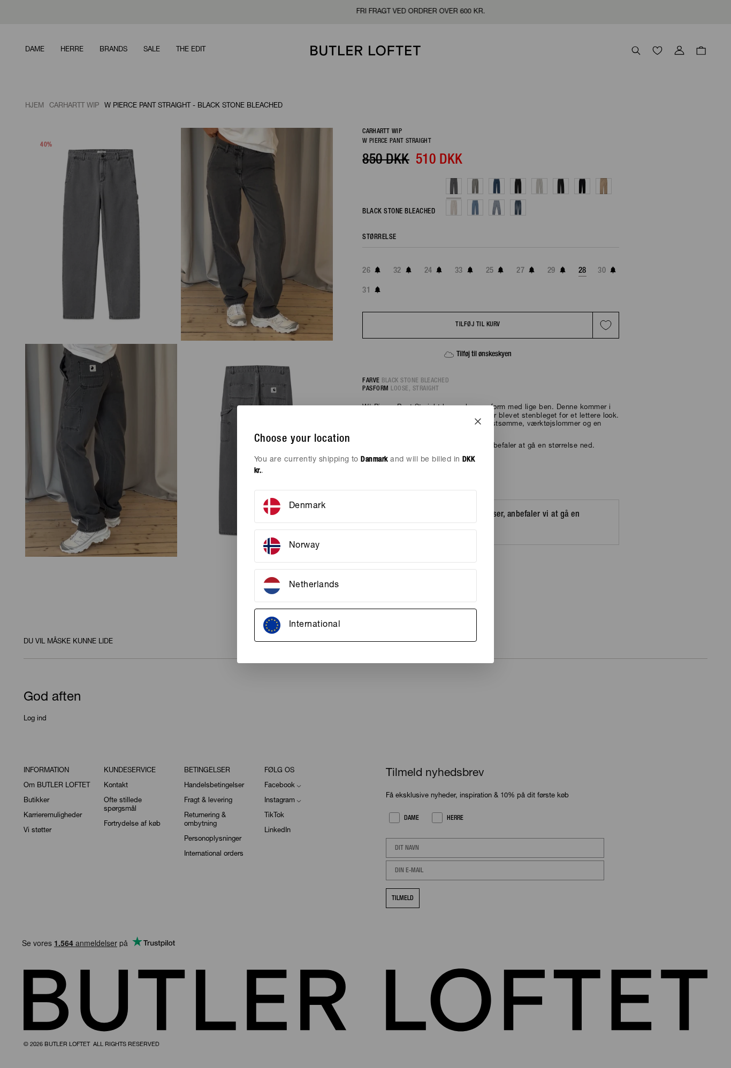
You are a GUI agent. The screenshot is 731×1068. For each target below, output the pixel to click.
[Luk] (477, 421)
